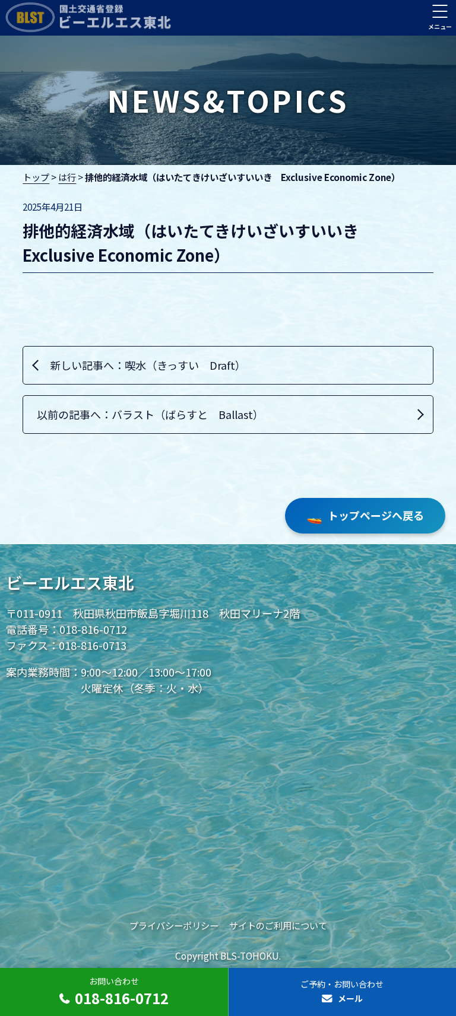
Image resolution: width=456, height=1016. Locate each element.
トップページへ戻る (365, 515)
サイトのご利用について (278, 925)
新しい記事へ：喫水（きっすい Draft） (148, 365)
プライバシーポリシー (173, 925)
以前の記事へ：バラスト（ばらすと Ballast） (150, 414)
